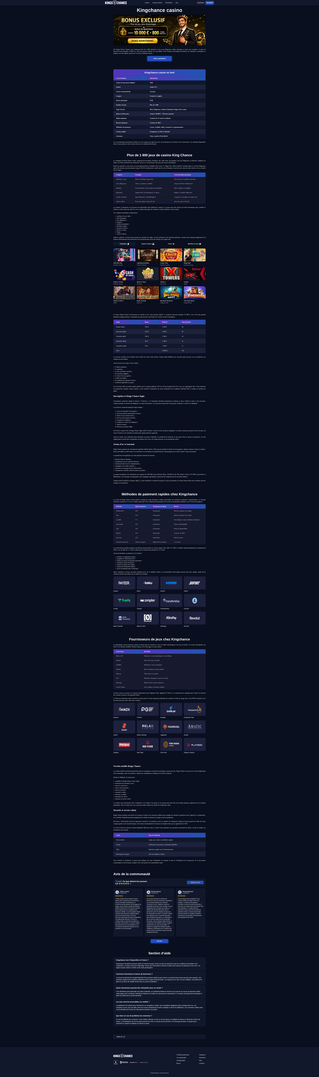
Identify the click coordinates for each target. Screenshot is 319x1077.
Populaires (123, 244)
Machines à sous (193, 244)
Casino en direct (146, 244)
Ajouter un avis (195, 882)
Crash (170, 244)
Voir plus (159, 941)
